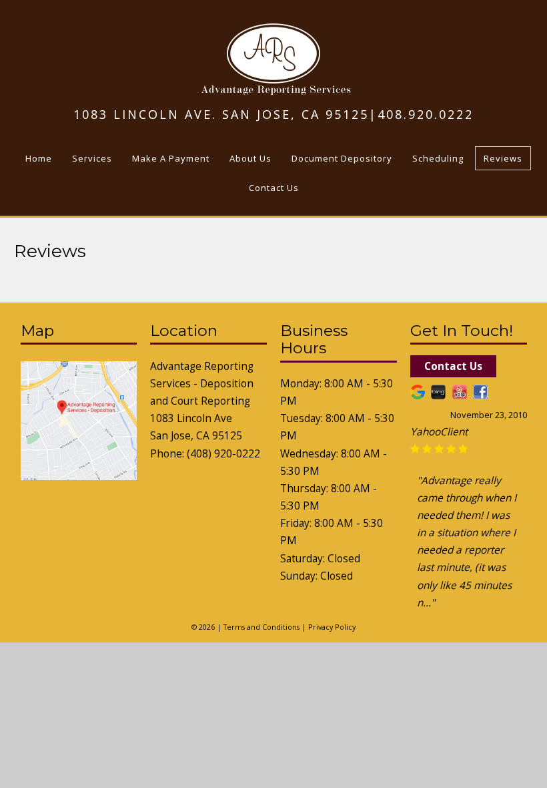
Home (38, 158)
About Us (250, 158)
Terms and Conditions (261, 627)
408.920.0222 (426, 114)
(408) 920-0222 (223, 454)
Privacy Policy (332, 627)
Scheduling (438, 158)
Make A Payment (170, 158)
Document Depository (342, 158)
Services (92, 158)
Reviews (503, 158)
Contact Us (274, 188)
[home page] (274, 90)
